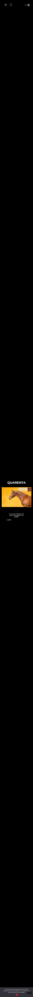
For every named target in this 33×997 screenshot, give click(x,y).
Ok (17, 994)
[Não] (29, 992)
